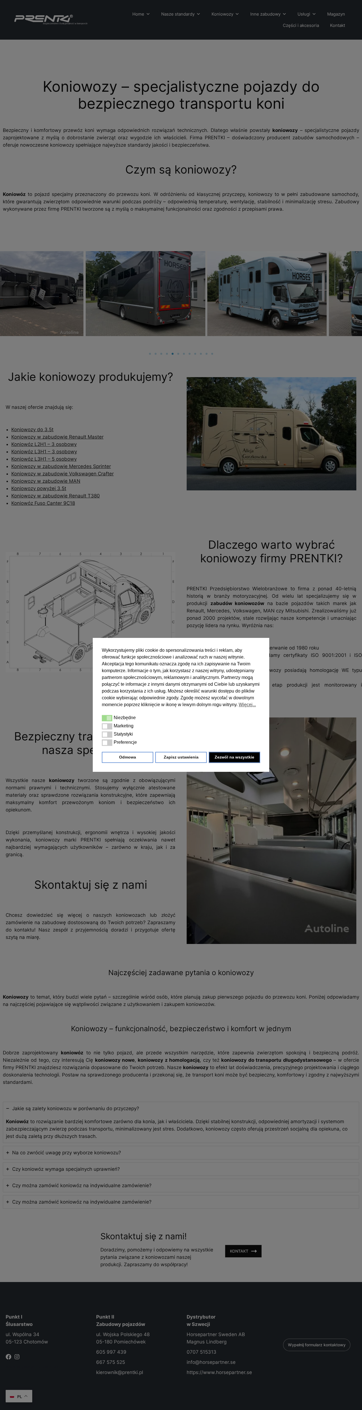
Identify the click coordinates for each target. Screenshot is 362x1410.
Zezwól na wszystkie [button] (234, 757)
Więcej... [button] (247, 704)
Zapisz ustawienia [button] (181, 757)
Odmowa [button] (127, 757)
